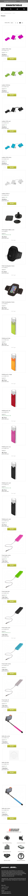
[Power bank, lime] (14, 579)
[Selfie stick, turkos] (14, 796)
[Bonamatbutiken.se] (14, 5)
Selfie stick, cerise (6, 736)
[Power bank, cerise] (14, 543)
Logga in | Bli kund (5, 887)
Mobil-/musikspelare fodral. (8, 266)
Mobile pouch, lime (6, 338)
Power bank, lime (6, 591)
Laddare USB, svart (6, 121)
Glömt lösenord (4, 888)
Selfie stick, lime (5, 762)
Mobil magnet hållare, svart (8, 229)
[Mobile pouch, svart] (14, 470)
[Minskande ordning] (18, 23)
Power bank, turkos (6, 663)
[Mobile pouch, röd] (14, 398)
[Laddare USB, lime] (14, 73)
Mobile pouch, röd (6, 410)
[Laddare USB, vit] (14, 181)
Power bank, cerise (6, 555)
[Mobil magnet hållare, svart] (14, 217)
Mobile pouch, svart (6, 483)
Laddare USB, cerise (6, 48)
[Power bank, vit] (14, 687)
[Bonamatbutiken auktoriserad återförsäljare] (14, 826)
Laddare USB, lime (6, 85)
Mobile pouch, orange (7, 374)
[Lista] (22, 23)
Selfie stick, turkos (6, 808)
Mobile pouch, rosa (6, 446)
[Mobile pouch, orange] (14, 362)
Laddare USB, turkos (6, 157)
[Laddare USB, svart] (14, 109)
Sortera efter (7, 22)
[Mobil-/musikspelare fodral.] (14, 253)
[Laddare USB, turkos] (14, 145)
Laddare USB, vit (5, 193)
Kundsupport (6, 1)
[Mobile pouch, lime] (14, 326)
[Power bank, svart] (14, 615)
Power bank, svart (6, 627)
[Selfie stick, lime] (14, 755)
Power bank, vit (5, 700)
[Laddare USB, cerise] (14, 36)
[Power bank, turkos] (14, 651)
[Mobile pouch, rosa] (14, 434)
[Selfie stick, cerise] (14, 724)
